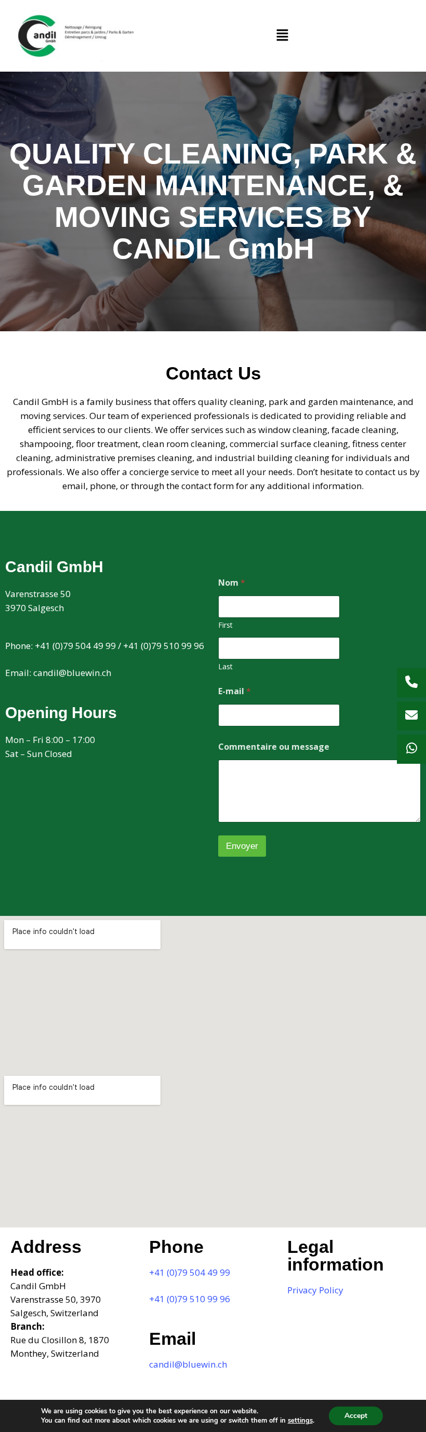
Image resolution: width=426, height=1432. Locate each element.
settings (300, 1420)
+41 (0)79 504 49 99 (75, 646)
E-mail (234, 691)
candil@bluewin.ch (72, 673)
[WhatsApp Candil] (411, 749)
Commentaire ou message (273, 747)
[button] (282, 36)
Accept (355, 1416)
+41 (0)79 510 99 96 (163, 646)
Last (225, 666)
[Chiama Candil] (411, 682)
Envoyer (242, 846)
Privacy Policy (315, 1290)
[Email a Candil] (411, 716)
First (225, 624)
